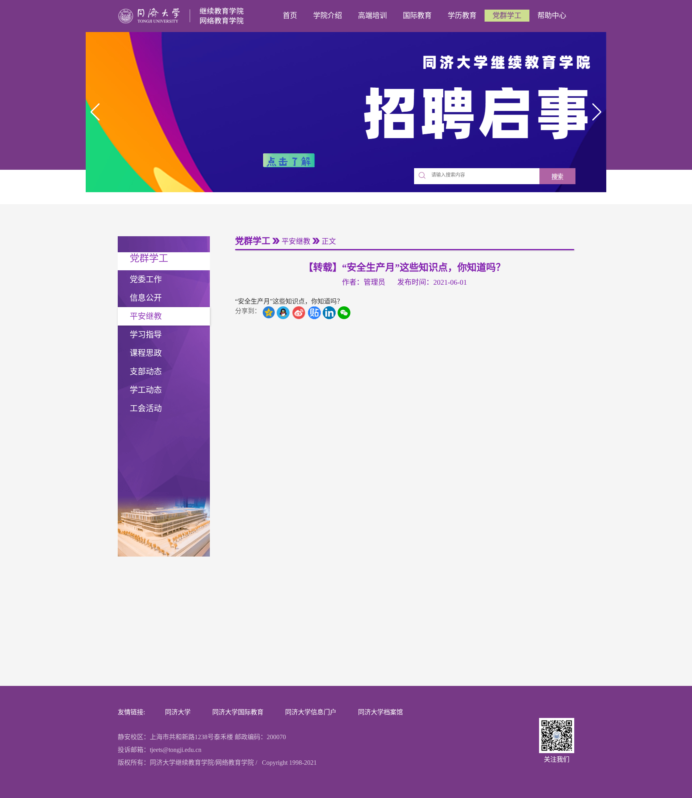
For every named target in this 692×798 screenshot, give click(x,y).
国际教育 (417, 16)
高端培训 (372, 16)
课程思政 (146, 353)
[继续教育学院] (183, 16)
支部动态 (146, 371)
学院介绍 (327, 16)
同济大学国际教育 (238, 712)
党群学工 (507, 16)
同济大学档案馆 (380, 712)
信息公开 (146, 297)
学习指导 (146, 334)
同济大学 (178, 712)
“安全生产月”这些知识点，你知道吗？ (289, 301)
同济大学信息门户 (310, 712)
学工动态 (146, 390)
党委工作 (146, 279)
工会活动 (146, 408)
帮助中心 (551, 16)
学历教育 (462, 16)
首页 (290, 16)
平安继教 (146, 316)
